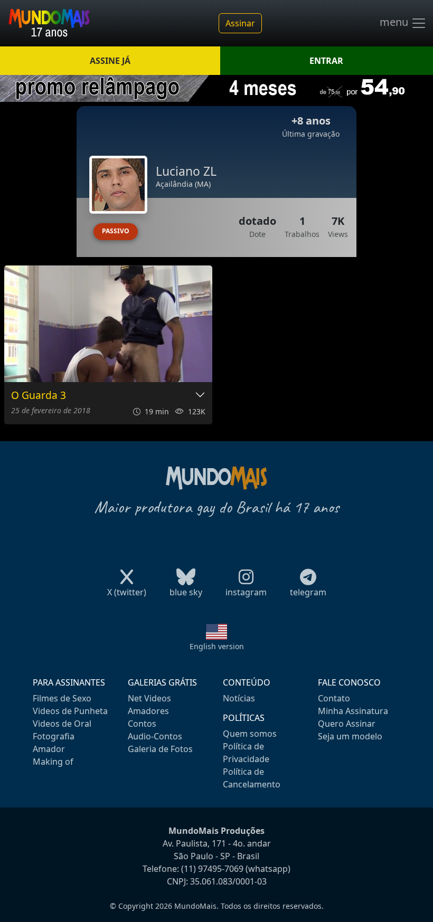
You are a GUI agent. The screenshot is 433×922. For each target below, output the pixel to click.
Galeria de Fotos (160, 749)
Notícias (239, 698)
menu (395, 22)
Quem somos (250, 733)
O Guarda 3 (38, 395)
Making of (53, 761)
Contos (142, 723)
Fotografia (53, 736)
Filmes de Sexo (62, 698)
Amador (49, 749)
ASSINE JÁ (110, 60)
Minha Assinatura (353, 711)
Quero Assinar (346, 723)
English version (217, 646)
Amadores (148, 711)
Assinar (240, 23)
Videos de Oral (62, 723)
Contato (334, 698)
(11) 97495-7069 (212, 869)
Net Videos (149, 698)
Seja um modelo (350, 736)
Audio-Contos (155, 736)
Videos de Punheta (70, 711)
